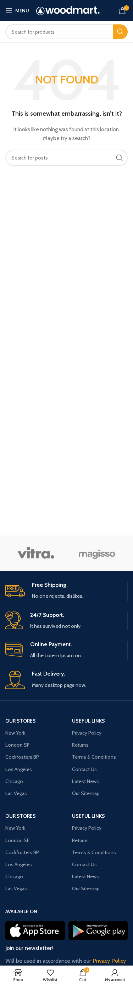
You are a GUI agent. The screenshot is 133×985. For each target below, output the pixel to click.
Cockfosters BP (22, 757)
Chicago (14, 781)
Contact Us (84, 769)
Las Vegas (16, 793)
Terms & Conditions (94, 757)
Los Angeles (18, 769)
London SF (17, 745)
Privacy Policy (86, 733)
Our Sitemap (86, 793)
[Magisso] (96, 553)
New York (15, 733)
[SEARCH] (120, 31)
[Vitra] (35, 553)
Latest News (85, 781)
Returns (80, 745)
